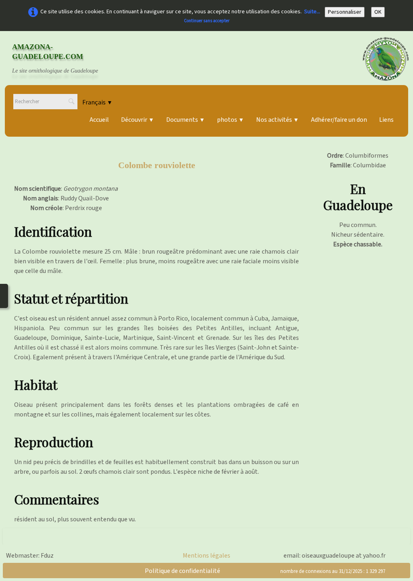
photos (230, 119)
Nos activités (277, 119)
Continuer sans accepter (206, 21)
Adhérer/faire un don (339, 119)
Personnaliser (344, 12)
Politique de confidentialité (182, 570)
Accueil (99, 119)
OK (378, 12)
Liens (386, 119)
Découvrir (137, 119)
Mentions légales (206, 555)
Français (97, 102)
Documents (185, 119)
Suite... (312, 12)
